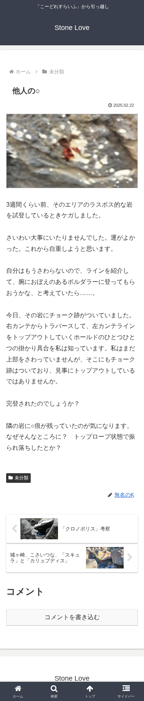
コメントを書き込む (72, 617)
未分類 (21, 478)
